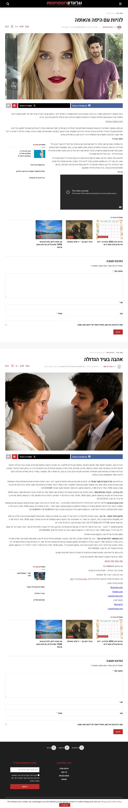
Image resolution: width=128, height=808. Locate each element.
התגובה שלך (117, 271)
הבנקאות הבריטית (37, 165)
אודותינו (64, 779)
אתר (121, 313)
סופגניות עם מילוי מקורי (35, 587)
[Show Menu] (120, 3)
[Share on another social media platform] (8, 105)
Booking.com (116, 587)
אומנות (70, 237)
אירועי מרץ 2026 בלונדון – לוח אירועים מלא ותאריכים (110, 243)
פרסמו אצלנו (64, 768)
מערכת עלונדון (108, 27)
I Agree (65, 805)
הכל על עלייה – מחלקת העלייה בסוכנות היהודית (24, 153)
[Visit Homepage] (64, 3)
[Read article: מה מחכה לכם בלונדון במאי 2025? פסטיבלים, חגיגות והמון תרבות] (49, 229)
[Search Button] (7, 3)
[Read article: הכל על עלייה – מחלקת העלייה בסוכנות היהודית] (39, 154)
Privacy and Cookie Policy (111, 801)
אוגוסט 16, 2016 (92, 27)
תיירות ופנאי (110, 13)
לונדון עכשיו (102, 237)
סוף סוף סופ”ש (39, 600)
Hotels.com (117, 591)
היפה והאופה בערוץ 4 (114, 121)
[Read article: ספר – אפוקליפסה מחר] (39, 576)
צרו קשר (64, 772)
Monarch (118, 604)
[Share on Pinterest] (15, 105)
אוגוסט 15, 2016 (92, 366)
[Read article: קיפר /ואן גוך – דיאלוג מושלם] (79, 229)
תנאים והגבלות (64, 775)
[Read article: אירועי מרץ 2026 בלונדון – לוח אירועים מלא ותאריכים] (109, 229)
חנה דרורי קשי (108, 366)
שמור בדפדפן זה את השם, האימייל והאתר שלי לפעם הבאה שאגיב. (100, 325)
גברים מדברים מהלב (37, 177)
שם (121, 302)
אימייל (59, 313)
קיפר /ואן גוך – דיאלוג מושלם (79, 241)
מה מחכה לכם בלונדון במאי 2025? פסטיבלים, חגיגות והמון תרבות (49, 244)
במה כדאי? (82, 579)
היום (72, 579)
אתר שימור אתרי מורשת (114, 561)
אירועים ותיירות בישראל (96, 352)
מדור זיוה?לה (39, 593)
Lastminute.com (115, 596)
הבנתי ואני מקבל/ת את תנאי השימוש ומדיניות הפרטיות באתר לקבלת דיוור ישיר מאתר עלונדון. (25, 778)
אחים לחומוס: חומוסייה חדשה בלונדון (30, 171)
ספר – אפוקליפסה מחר (24, 574)
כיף (39, 237)
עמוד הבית (119, 13)
